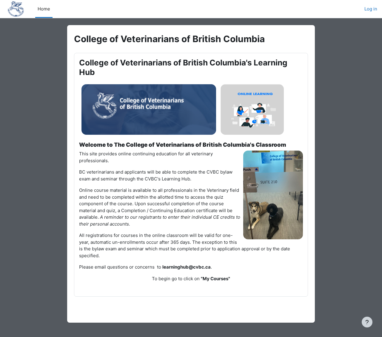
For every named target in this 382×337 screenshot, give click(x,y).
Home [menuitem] (44, 9)
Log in (370, 9)
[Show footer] (367, 322)
